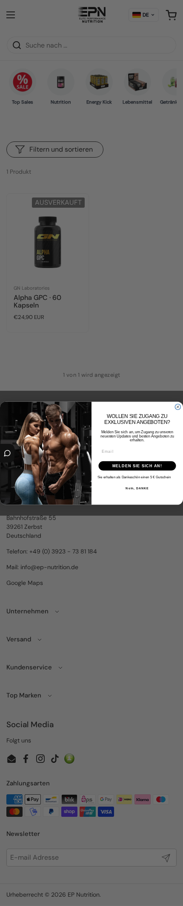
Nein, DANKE (137, 488)
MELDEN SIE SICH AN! (137, 465)
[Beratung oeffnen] (7, 453)
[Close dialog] (177, 406)
